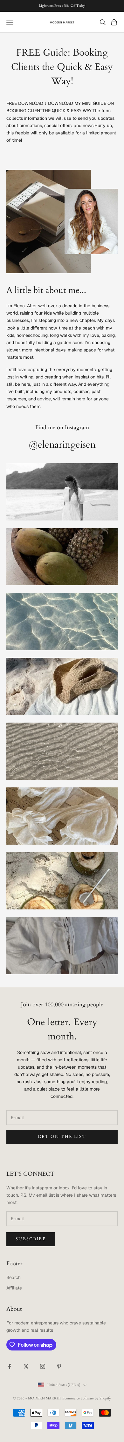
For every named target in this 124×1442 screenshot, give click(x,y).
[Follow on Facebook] (9, 1366)
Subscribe (31, 1239)
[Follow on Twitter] (26, 1366)
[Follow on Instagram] (42, 1366)
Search (13, 1277)
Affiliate (14, 1288)
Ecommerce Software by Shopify (86, 1398)
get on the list (62, 1136)
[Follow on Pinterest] (59, 1366)
